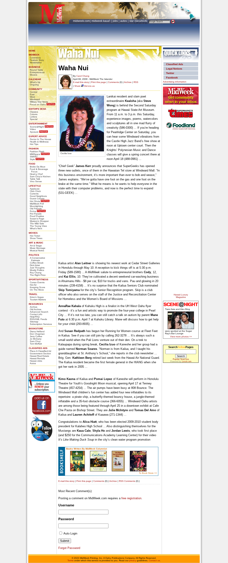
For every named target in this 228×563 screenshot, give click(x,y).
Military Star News (39, 102)
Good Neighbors (38, 196)
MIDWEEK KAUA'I (101, 21)
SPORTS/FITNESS (38, 279)
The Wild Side (37, 223)
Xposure (34, 132)
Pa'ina (33, 211)
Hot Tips (34, 144)
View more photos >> (181, 336)
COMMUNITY (35, 89)
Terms (70, 560)
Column (34, 114)
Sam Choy (35, 341)
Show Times (36, 238)
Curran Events (37, 282)
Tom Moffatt (36, 343)
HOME (32, 50)
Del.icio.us (89, 86)
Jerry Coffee (36, 336)
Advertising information (174, 81)
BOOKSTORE (36, 328)
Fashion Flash (37, 151)
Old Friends (36, 208)
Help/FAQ (35, 317)
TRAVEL (33, 294)
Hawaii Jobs (36, 361)
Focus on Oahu (38, 104)
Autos (33, 363)
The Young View (38, 226)
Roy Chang (35, 272)
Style (32, 159)
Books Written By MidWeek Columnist (86, 449)
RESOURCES (36, 304)
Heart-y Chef (36, 174)
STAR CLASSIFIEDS (138, 21)
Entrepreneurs (37, 72)
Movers (33, 75)
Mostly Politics (37, 270)
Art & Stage (36, 245)
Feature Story (37, 60)
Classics (34, 112)
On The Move (37, 290)
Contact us (154, 560)
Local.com (186, 361)
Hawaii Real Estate (39, 356)
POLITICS (34, 255)
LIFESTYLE (35, 186)
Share (77, 86)
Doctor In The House (40, 139)
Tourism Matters (38, 299)
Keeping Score (37, 287)
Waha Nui (77, 48)
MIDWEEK (34, 55)
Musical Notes (37, 250)
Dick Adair (35, 265)
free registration (131, 498)
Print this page (98, 82)
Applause (35, 189)
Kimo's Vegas (37, 297)
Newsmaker (36, 62)
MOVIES (33, 233)
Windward (35, 99)
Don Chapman (37, 334)
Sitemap (34, 321)
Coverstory (35, 57)
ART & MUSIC (36, 242)
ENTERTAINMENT (38, 123)
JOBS (115, 21)
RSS (136, 82)
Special (33, 119)
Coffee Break (36, 263)
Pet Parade (36, 213)
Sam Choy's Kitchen (40, 176)
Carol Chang (82, 76)
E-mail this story (81, 82)
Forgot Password (69, 548)
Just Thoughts (37, 267)
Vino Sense (36, 181)
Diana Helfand (37, 331)
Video (33, 129)
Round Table (36, 70)
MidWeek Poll (37, 203)
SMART (34, 156)
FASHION (34, 148)
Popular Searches (181, 359)
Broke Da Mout (37, 166)
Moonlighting (36, 206)
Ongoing (34, 84)
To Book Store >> (148, 473)
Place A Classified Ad (40, 351)
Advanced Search (39, 312)
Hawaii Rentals (37, 358)
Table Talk (35, 179)
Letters (33, 116)
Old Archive (35, 309)
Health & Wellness (39, 141)
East (32, 94)
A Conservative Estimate (37, 259)
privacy (132, 560)
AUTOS (124, 21)
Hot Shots (35, 201)
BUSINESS (34, 67)
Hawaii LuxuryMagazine (181, 295)
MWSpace (35, 154)
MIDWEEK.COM (81, 21)
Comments (113, 82)
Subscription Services (41, 324)
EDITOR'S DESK (37, 109)
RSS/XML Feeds (38, 319)
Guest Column (37, 198)
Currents (34, 193)
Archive (33, 307)
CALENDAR (35, 79)
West (32, 97)
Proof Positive (37, 216)
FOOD (32, 164)
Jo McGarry (35, 339)
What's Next (36, 228)
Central (33, 92)
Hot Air (33, 285)
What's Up (35, 82)
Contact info (36, 314)
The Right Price (38, 275)
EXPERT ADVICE (38, 136)
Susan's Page (37, 218)
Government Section (40, 353)
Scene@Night (37, 127)
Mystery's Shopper (39, 221)
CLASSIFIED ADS (38, 348)
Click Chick (35, 191)
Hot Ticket (35, 236)
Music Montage (37, 248)
